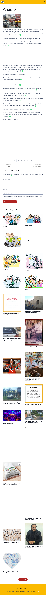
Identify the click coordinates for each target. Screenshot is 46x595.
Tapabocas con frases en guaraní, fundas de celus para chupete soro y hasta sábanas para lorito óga (11, 483)
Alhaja (26, 289)
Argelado (5, 289)
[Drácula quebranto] (34, 214)
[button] (20, 35)
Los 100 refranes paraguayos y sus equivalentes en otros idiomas (11, 314)
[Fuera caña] (12, 213)
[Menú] (44, 1)
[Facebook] (17, 588)
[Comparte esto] (18, 160)
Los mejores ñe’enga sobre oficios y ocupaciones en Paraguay (33, 311)
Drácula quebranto (29, 225)
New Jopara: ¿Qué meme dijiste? (10, 374)
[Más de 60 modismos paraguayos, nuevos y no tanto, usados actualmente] (12, 387)
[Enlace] (2, 2)
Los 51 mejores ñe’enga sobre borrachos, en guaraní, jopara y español (12, 339)
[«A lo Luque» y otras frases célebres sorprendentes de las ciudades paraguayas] (34, 352)
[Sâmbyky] (34, 253)
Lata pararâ (5, 269)
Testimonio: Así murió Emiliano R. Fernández (32, 347)
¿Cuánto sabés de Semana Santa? (11, 542)
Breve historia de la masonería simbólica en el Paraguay (10, 422)
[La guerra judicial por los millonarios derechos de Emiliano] (34, 428)
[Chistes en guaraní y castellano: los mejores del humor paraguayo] (34, 385)
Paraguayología (19, 591)
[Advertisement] (23, 56)
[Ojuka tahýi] (12, 231)
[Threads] (29, 588)
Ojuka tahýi (5, 249)
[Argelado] (12, 275)
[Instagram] (25, 588)
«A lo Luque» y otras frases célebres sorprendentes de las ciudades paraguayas (33, 379)
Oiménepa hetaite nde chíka (31, 240)
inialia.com (34, 591)
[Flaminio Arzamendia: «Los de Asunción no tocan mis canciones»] (34, 524)
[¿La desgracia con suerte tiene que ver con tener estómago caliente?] (34, 411)
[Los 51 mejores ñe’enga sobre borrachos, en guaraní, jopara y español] (12, 327)
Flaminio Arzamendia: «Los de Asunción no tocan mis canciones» (34, 547)
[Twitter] (21, 588)
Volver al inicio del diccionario (36, 140)
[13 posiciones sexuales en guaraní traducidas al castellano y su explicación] (12, 552)
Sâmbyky (27, 270)
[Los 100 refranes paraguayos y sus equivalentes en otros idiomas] (12, 294)
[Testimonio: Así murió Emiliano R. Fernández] (34, 319)
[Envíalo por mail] (15, 160)
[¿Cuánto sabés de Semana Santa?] (12, 529)
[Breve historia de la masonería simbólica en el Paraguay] (12, 410)
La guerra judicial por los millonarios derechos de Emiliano (33, 518)
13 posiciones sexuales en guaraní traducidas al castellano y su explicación (10, 573)
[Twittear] (21, 160)
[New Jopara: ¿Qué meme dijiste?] (12, 358)
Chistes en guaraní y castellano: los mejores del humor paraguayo (33, 405)
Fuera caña (5, 226)
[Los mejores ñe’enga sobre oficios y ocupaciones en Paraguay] (34, 296)
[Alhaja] (34, 275)
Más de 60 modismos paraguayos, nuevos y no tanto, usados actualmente (12, 402)
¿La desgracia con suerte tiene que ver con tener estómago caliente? (33, 422)
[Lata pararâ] (12, 254)
